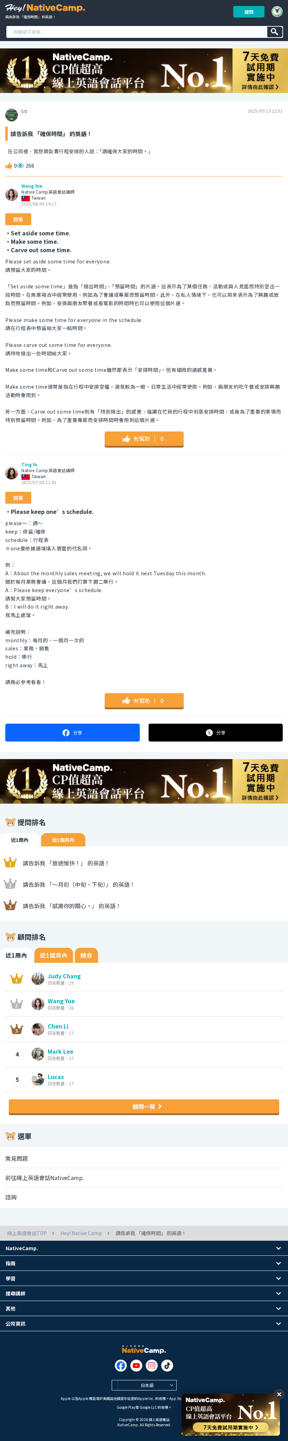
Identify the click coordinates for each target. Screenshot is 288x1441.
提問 (249, 11)
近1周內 (19, 839)
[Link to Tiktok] (167, 1366)
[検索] (274, 32)
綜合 (86, 955)
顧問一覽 (144, 1106)
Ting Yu (29, 464)
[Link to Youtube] (136, 1366)
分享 (77, 732)
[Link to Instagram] (152, 1366)
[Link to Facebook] (121, 1366)
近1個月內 (63, 839)
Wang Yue (31, 186)
